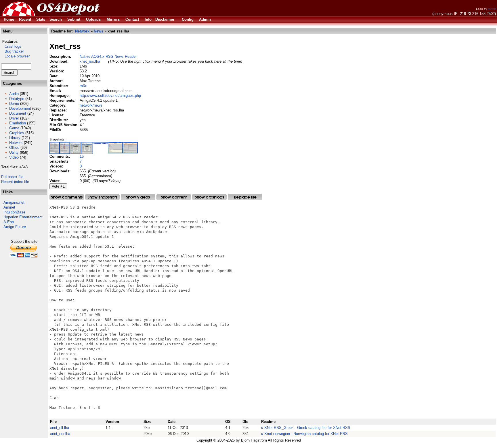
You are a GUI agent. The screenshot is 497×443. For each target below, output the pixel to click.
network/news (91, 105)
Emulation (17, 123)
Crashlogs (11, 46)
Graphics (16, 133)
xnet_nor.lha (60, 434)
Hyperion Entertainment (23, 217)
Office (14, 147)
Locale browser (15, 56)
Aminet (9, 207)
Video (14, 157)
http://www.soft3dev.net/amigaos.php (110, 95)
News (98, 31)
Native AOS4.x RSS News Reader (108, 56)
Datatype (16, 99)
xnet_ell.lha (59, 427)
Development (20, 108)
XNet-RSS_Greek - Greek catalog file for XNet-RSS (307, 427)
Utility (14, 152)
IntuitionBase (14, 212)
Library (14, 138)
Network (16, 142)
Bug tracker (12, 51)
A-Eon (8, 222)
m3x (83, 86)
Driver (14, 118)
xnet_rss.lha (90, 61)
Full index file (12, 177)
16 (82, 156)
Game (14, 128)
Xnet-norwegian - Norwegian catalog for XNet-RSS (306, 434)
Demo (14, 103)
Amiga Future (14, 227)
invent (492, 8)
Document (17, 113)
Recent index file (15, 182)
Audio (14, 94)
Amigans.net (13, 202)
